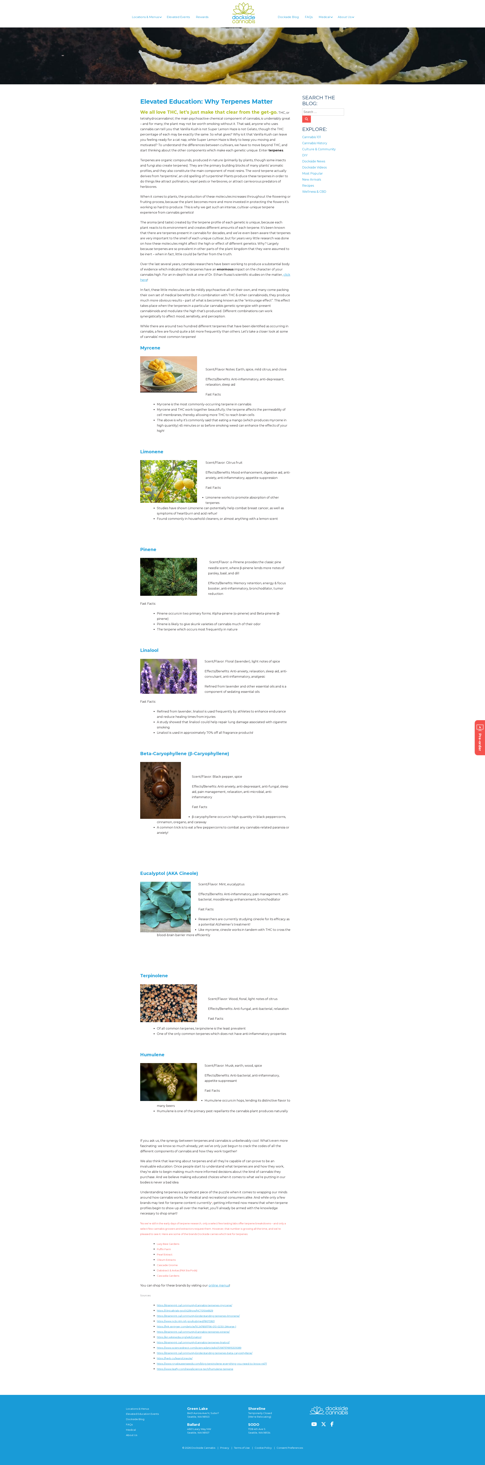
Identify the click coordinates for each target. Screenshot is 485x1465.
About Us (131, 1435)
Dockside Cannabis (243, 12)
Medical (131, 1429)
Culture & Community (319, 149)
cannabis (206, 1378)
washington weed (255, 1378)
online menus (219, 1285)
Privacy (224, 1447)
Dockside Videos (314, 167)
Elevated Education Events (142, 1413)
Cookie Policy (263, 1447)
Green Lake (197, 1409)
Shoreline (256, 1409)
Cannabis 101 (162, 1378)
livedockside (221, 1378)
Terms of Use (242, 1447)
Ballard (193, 1425)
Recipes (308, 185)
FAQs (129, 1424)
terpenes (236, 1378)
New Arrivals (311, 179)
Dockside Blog (135, 1419)
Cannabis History (314, 143)
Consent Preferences (290, 1447)
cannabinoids (190, 1378)
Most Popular (312, 173)
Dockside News (313, 161)
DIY (304, 155)
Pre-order (480, 742)
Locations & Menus (137, 1408)
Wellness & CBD (314, 191)
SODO (253, 1425)
